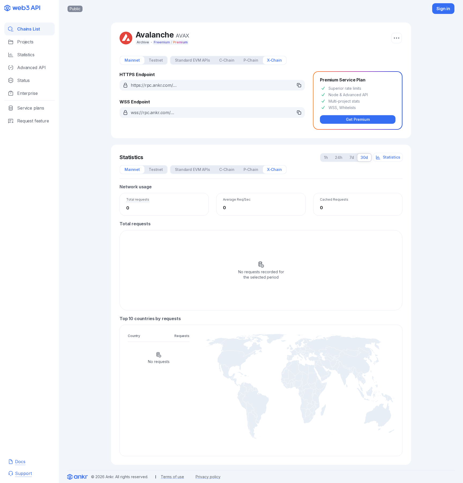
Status (23, 80)
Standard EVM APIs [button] (192, 60)
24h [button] (338, 157)
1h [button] (326, 157)
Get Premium (358, 119)
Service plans (30, 108)
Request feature (33, 120)
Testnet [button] (156, 60)
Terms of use (172, 476)
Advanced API (31, 67)
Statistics (25, 54)
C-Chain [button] (226, 60)
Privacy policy (208, 476)
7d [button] (351, 157)
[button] (212, 85)
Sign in (443, 8)
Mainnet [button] (132, 60)
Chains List (28, 29)
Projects (25, 41)
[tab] (132, 60)
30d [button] (364, 157)
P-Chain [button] (251, 60)
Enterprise (27, 93)
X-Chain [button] (274, 60)
